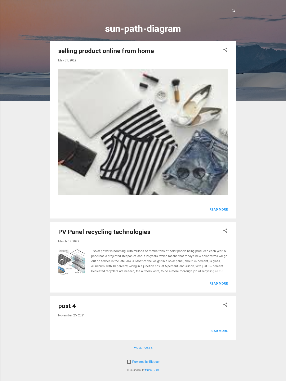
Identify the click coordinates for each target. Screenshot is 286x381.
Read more (219, 209)
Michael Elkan (152, 370)
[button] (225, 50)
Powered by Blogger (145, 362)
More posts (143, 348)
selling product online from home (106, 51)
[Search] (233, 11)
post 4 (67, 305)
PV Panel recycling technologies (104, 231)
